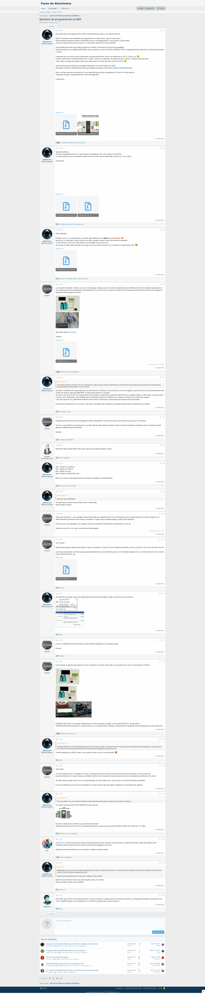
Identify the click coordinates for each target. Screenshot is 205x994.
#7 (163, 445)
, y (69, 372)
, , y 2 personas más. (73, 279)
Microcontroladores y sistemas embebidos (73, 946)
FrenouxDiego (50, 966)
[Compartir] (160, 30)
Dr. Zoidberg (49, 972)
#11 (163, 539)
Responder (160, 139)
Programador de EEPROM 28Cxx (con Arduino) (65, 950)
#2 (163, 148)
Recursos (65, 8)
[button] (58, 8)
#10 (163, 513)
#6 (163, 417)
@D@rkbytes (60, 843)
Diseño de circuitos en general (70, 959)
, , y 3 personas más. (73, 143)
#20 (163, 895)
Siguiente (52, 26)
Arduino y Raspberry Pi (69, 972)
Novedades (53, 8)
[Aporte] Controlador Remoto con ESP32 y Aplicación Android (71, 944)
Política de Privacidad (149, 988)
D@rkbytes (73, 332)
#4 (163, 284)
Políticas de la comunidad (133, 988)
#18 (163, 839)
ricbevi (158, 946)
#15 (163, 739)
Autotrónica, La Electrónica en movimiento (76, 966)
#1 (163, 30)
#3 (163, 230)
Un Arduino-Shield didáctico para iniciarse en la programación (72, 970)
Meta (158, 952)
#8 (163, 463)
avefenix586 (49, 952)
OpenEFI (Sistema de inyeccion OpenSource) (64, 963)
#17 (163, 794)
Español (44, 988)
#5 (163, 377)
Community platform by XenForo (102, 992)
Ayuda (160, 988)
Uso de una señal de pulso (57, 957)
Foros (43, 8)
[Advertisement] (110, 95)
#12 (163, 593)
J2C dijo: (59, 867)
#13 (163, 640)
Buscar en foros (57, 12)
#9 (163, 491)
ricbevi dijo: (60, 381)
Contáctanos (120, 988)
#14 (163, 661)
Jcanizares (49, 959)
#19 (163, 863)
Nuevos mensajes (45, 12)
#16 (163, 766)
